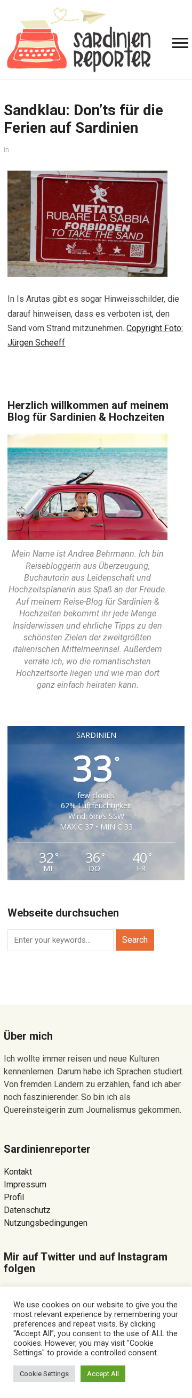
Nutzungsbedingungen (45, 1223)
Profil (14, 1197)
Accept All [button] (103, 1374)
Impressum (25, 1184)
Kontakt (18, 1172)
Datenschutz (27, 1210)
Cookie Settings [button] (44, 1374)
